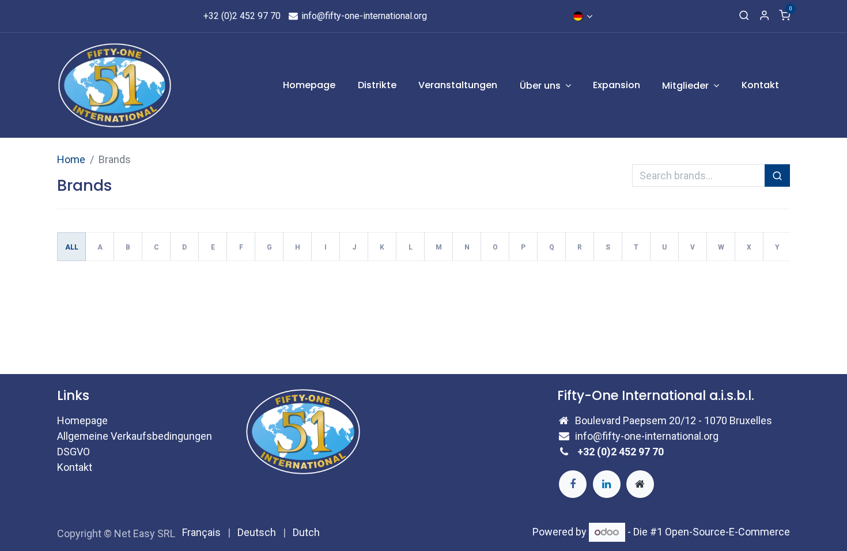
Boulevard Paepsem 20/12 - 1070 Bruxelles (673, 420)
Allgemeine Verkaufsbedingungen (134, 436)
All (71, 247)
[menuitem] (309, 85)
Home (71, 159)
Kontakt (74, 467)
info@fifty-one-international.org (363, 15)
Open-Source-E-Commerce (727, 532)
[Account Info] (764, 16)
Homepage (82, 420)
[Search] (744, 16)
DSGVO (73, 452)
